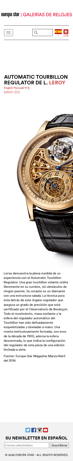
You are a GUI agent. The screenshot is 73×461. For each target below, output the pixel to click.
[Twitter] (27, 430)
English (9, 87)
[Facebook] (33, 430)
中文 (27, 87)
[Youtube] (45, 430)
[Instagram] (39, 430)
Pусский (19, 87)
